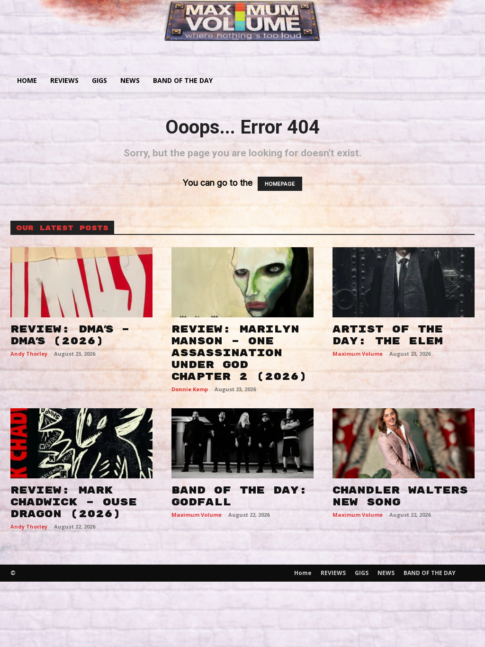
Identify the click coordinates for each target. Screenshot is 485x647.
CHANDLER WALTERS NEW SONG (400, 496)
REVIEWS (64, 80)
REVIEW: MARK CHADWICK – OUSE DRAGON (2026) (73, 502)
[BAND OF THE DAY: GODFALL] (242, 443)
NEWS (130, 80)
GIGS (99, 80)
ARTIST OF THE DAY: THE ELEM (387, 335)
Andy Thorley (28, 353)
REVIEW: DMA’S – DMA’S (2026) (70, 335)
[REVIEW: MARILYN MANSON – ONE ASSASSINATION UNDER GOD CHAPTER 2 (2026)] (242, 282)
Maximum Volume (357, 353)
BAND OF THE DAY (183, 80)
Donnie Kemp (189, 389)
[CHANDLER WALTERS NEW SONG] (403, 443)
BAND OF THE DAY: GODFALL (239, 496)
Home (27, 80)
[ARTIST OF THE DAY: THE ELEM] (403, 282)
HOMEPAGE (280, 183)
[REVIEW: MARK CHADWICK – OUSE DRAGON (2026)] (81, 443)
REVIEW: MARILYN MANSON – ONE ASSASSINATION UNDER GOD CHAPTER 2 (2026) (239, 353)
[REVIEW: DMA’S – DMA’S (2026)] (81, 282)
